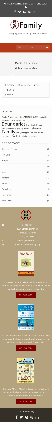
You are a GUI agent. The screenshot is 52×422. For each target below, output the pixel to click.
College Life (17, 117)
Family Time (7, 117)
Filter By (10, 85)
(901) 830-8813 (31, 240)
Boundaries (14, 124)
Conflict (16, 136)
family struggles (22, 132)
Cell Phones (26, 136)
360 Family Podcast (9, 149)
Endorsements (8, 128)
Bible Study (31, 125)
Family (8, 132)
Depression (6, 136)
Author (12, 90)
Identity (4, 166)
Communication (36, 132)
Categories (25, 85)
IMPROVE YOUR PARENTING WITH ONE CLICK (25, 4)
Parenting (5, 178)
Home (20, 68)
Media (4, 172)
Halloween (36, 128)
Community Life (17, 120)
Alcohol (27, 128)
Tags (38, 85)
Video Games (7, 201)
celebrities (43, 117)
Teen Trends (6, 195)
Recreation (6, 183)
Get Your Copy (25, 295)
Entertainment (30, 116)
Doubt (39, 125)
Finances (5, 120)
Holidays (34, 136)
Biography (19, 128)
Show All (10, 95)
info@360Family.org (30, 244)
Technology (6, 189)
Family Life (6, 155)
